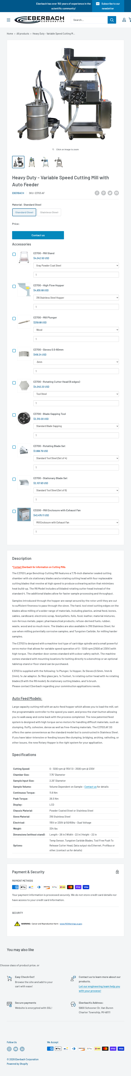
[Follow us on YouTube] (15, 1049)
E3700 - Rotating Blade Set (49, 445)
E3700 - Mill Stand (43, 253)
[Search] (112, 20)
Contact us (38, 235)
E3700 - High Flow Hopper (48, 285)
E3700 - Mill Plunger (45, 317)
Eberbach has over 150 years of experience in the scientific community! (63, 6)
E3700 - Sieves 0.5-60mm (48, 349)
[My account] (124, 20)
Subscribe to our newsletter (110, 6)
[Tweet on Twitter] (110, 192)
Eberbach (18, 193)
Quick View (25, 257)
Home (10, 33)
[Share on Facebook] (97, 192)
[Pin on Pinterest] (103, 192)
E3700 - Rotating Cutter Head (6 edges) (56, 381)
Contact (17, 567)
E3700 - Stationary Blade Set (50, 478)
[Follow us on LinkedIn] (22, 1049)
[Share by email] (116, 192)
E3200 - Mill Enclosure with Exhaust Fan (57, 510)
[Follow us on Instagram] (9, 1049)
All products (23, 33)
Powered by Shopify (17, 1063)
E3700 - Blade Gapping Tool (49, 413)
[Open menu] (8, 20)
